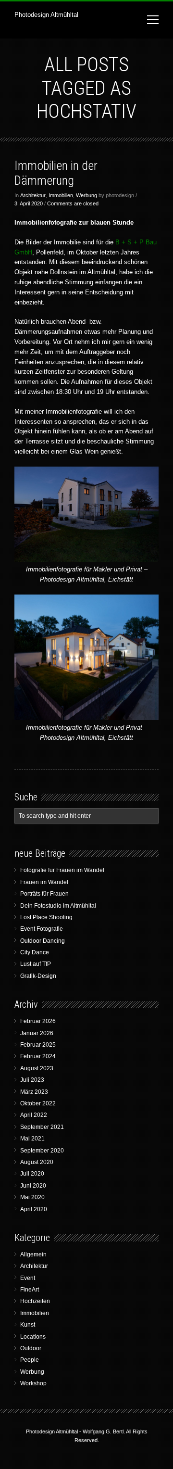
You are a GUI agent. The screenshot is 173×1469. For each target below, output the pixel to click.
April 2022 (33, 1115)
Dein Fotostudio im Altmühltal (58, 905)
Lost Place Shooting (46, 917)
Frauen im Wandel (44, 882)
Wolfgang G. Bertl (103, 1431)
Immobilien (61, 195)
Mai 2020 (32, 1197)
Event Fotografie (41, 928)
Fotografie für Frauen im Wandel (62, 870)
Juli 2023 (32, 1079)
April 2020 (33, 1209)
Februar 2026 (38, 1021)
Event (27, 1278)
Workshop (33, 1383)
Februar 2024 (38, 1056)
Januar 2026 (36, 1033)
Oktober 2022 (38, 1103)
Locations (33, 1336)
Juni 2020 (33, 1185)
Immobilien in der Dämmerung (56, 173)
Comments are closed (73, 203)
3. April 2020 (28, 203)
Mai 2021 (32, 1138)
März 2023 (34, 1092)
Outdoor (30, 1348)
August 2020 (36, 1162)
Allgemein (33, 1254)
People (29, 1359)
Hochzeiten (35, 1301)
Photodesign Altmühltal (46, 14)
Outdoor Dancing (42, 940)
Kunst (27, 1324)
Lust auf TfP (35, 964)
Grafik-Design (38, 976)
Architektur (33, 195)
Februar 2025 (38, 1044)
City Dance (34, 952)
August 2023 (36, 1068)
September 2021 (42, 1127)
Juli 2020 (32, 1173)
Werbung (86, 195)
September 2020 (42, 1150)
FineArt (29, 1289)
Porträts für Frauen (44, 893)
